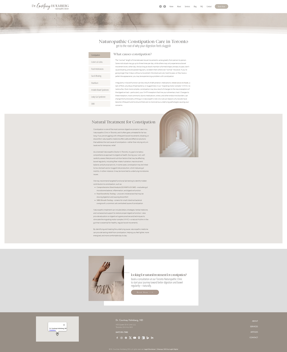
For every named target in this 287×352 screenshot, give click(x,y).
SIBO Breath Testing (105, 200)
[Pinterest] (126, 337)
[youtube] (134, 337)
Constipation (95, 55)
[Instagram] (160, 6)
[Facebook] (164, 6)
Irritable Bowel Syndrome (100, 89)
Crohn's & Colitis (97, 62)
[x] (130, 337)
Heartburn (94, 82)
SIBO (93, 103)
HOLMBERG (59, 6)
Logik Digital (173, 349)
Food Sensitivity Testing (106, 194)
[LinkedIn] (152, 337)
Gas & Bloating (96, 75)
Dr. (34, 6)
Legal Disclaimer (150, 349)
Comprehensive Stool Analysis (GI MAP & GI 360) (116, 187)
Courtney (43, 6)
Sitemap (160, 349)
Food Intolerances (97, 68)
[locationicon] (139, 337)
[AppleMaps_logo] (143, 337)
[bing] (147, 337)
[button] (187, 6)
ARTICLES (254, 332)
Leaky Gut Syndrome (98, 96)
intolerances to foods (180, 83)
